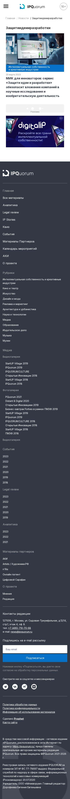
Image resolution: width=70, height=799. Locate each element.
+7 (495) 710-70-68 (19, 628)
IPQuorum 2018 (13, 383)
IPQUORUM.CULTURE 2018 (20, 421)
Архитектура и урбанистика (19, 309)
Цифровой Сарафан (14, 579)
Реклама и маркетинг (15, 304)
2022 (5, 461)
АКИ (6, 256)
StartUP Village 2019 (16, 363)
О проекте (10, 263)
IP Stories (9, 219)
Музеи (6, 340)
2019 (5, 477)
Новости (24, 18)
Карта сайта (10, 722)
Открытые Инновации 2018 (21, 375)
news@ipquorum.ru (21, 631)
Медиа (7, 319)
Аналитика (10, 205)
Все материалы (13, 197)
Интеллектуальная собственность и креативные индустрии (32, 281)
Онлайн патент (11, 574)
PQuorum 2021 (13, 396)
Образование (11, 324)
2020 (5, 472)
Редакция (8, 598)
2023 (5, 456)
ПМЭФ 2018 (12, 433)
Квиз (6, 227)
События (8, 234)
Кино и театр (10, 288)
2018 (5, 482)
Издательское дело (15, 330)
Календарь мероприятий (20, 248)
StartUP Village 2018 (16, 379)
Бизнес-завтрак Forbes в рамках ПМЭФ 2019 (31, 409)
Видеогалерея (11, 356)
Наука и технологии (14, 314)
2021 (5, 466)
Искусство (9, 293)
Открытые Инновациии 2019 (22, 405)
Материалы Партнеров (18, 241)
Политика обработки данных (20, 704)
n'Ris (5, 569)
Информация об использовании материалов (29, 711)
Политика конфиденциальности (21, 708)
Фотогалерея (11, 390)
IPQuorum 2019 (13, 367)
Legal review (11, 212)
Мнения (7, 593)
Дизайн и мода (11, 298)
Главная (10, 18)
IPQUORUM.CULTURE (17, 371)
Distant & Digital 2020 (17, 401)
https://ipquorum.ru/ (23, 746)
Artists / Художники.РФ (16, 564)
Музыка (7, 335)
